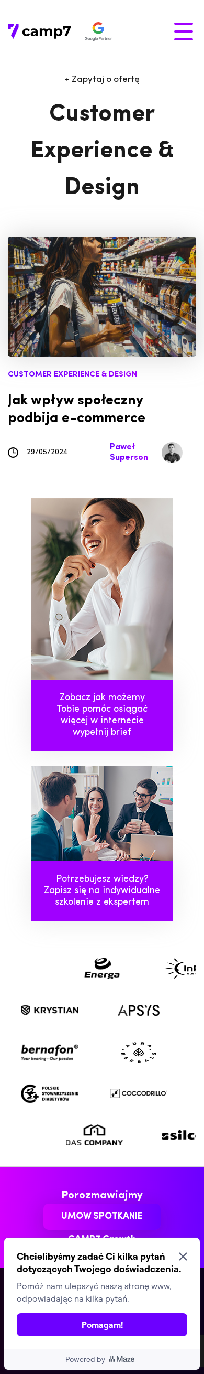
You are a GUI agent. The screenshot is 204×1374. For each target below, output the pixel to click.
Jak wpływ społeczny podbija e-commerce (76, 410)
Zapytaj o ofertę (102, 79)
